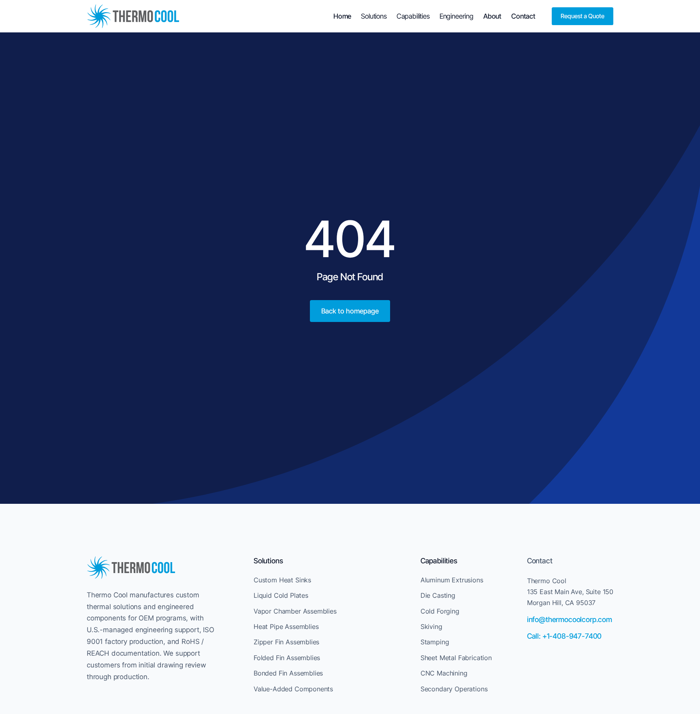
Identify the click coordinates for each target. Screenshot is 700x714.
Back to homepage (350, 311)
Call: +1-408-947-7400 (564, 636)
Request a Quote (582, 16)
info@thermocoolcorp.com (569, 619)
